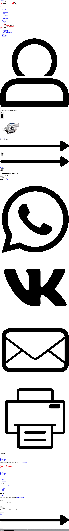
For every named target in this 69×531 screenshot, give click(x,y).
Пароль (8, 503)
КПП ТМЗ (8, 110)
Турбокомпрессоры (2, 138)
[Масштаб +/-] (0, 528)
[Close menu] (0, 28)
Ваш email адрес (9, 502)
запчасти (5, 110)
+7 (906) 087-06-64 (3, 459)
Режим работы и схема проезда (23, 462)
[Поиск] (0, 107)
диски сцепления (11, 110)
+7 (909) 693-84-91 (3, 460)
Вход (1, 513)
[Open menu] (0, 6)
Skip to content (2, 0)
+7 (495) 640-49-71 (3, 458)
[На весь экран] (1, 528)
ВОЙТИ (1, 506)
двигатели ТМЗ (2, 110)
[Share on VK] (35, 317)
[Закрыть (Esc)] (2, 528)
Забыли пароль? (2, 507)
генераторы (15, 110)
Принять (5, 530)
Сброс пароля (2, 512)
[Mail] (35, 384)
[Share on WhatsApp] (35, 257)
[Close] (0, 108)
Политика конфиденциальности (20, 497)
